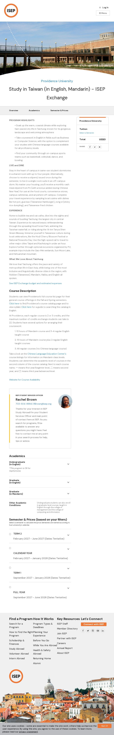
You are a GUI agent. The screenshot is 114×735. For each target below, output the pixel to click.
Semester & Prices (59, 110)
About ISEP (63, 653)
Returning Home (42, 658)
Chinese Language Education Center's (47, 353)
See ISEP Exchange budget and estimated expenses (35, 283)
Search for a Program (16, 625)
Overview (13, 110)
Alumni (36, 663)
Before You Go (41, 640)
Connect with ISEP (94, 624)
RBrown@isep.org (42, 403)
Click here (14, 303)
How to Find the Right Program (21, 634)
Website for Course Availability (24, 379)
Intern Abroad (17, 658)
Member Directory (67, 628)
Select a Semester (87, 133)
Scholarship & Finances (16, 642)
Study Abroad (16, 648)
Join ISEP (62, 633)
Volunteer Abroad (19, 653)
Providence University (57, 81)
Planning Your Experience (40, 634)
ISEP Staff (62, 623)
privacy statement (28, 731)
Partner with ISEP (66, 638)
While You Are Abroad (45, 645)
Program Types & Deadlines (43, 625)
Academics (34, 110)
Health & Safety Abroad (41, 652)
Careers (61, 643)
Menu (104, 13)
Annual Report (65, 648)
